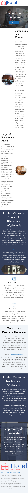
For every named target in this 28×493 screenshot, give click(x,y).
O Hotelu (7, 472)
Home (2, 472)
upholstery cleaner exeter (16, 354)
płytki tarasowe (16, 249)
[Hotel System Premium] (9, 5)
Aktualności (13, 472)
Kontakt (18, 472)
